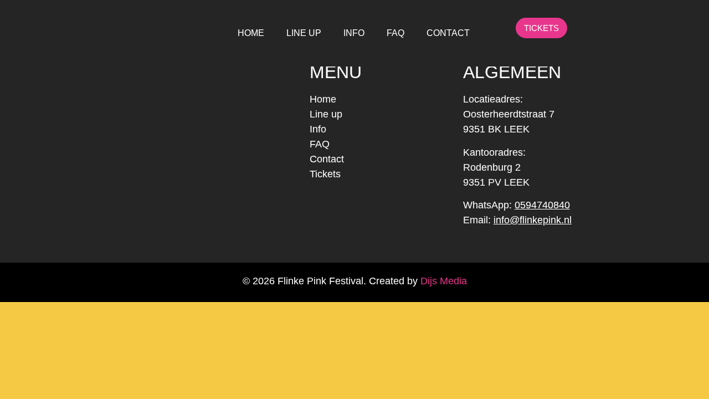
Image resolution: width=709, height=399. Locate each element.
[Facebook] (582, 28)
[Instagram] (604, 28)
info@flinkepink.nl (533, 220)
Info (318, 129)
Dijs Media (443, 281)
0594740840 (542, 205)
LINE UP (303, 33)
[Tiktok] (626, 28)
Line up (326, 114)
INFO (353, 33)
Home (323, 99)
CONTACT (448, 33)
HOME (251, 33)
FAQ (395, 33)
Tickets (325, 174)
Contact (327, 159)
